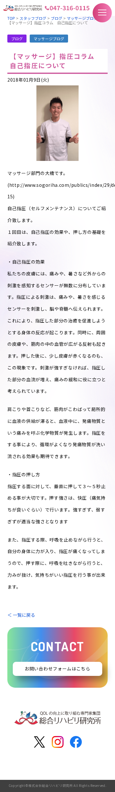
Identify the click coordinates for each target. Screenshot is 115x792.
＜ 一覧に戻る (21, 615)
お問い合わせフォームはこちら (57, 668)
